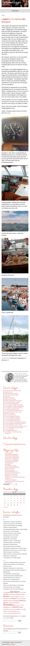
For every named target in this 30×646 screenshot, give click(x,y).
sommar (18, 611)
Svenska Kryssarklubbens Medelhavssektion (14, 481)
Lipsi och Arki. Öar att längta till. (11, 403)
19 (23, 500)
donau (10, 594)
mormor (15, 607)
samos (21, 609)
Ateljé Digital (12, 644)
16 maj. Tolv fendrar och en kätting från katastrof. (15, 422)
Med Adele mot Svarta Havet (11, 474)
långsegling (8, 605)
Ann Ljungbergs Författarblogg (11, 454)
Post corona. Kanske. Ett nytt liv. (11, 395)
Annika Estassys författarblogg (11, 455)
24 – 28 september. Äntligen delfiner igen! (14, 404)
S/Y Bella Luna (8, 478)
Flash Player (6, 618)
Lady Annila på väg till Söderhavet (12, 472)
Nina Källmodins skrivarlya (10, 465)
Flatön (16, 596)
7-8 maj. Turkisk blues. (10, 429)
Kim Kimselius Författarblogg (11, 461)
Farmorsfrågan (12, 596)
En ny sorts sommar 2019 (10, 414)
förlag (18, 598)
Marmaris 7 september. (10, 413)
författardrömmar (7, 598)
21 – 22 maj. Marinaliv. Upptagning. (12, 417)
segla (24, 609)
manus (22, 605)
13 (4, 500)
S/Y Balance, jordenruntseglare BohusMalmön (15, 477)
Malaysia (15, 605)
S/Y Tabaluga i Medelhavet (10, 480)
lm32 (14, 602)
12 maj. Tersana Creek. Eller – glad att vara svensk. (16, 426)
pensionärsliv (6, 609)
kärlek (21, 600)
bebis (25, 592)
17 (17, 500)
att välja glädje (6, 592)
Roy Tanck (19, 616)
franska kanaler (22, 596)
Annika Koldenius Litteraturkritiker (12, 457)
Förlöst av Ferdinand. (9, 397)
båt (4, 594)
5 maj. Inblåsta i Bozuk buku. (11, 430)
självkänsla (13, 611)
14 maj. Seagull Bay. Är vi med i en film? (13, 424)
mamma (19, 605)
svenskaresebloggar (7, 613)
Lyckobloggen (8, 464)
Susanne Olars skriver (9, 468)
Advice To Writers (8, 453)
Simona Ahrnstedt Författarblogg (12, 467)
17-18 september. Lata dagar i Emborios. (13, 407)
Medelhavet (6, 607)
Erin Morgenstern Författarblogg (12, 460)
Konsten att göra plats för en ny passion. (13, 400)
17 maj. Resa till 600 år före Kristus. (12, 420)
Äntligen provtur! (8, 392)
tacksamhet (14, 613)
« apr (4, 507)
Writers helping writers (9, 470)
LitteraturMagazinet (9, 462)
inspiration (10, 600)
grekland (5, 600)
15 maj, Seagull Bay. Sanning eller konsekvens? (15, 423)
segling (8, 611)
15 (11, 500)
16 (14, 500)
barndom (21, 592)
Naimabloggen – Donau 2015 (11, 475)
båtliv (6, 594)
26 (23, 502)
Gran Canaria (23, 598)
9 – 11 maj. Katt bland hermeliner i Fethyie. (14, 427)
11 (20, 498)
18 (20, 500)
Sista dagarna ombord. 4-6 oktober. (12, 402)
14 (8, 500)
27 (4, 505)
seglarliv (5, 611)
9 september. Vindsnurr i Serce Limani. (13, 412)
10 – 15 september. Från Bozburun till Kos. (14, 410)
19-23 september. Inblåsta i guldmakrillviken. (14, 406)
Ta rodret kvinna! (8, 482)
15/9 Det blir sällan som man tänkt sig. (13, 390)
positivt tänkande (13, 609)
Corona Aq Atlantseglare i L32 (11, 471)
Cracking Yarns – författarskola (11, 458)
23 (14, 502)
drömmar (14, 594)
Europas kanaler (20, 594)
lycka (17, 602)
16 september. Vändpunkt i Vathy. (12, 409)
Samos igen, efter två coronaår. (11, 393)
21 (8, 502)
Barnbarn (15, 592)
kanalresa (16, 600)
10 (17, 498)
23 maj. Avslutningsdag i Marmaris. (12, 416)
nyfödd (21, 607)
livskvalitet (10, 602)
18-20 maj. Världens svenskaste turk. (13, 419)
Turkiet (19, 613)
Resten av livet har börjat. (10, 399)
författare (14, 598)
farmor (6, 596)
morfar (11, 607)
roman (18, 609)
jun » (7, 507)
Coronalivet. (7, 396)
